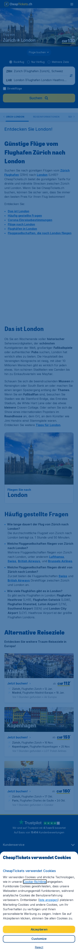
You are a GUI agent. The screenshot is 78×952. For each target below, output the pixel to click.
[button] (39, 947)
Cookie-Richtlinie (34, 881)
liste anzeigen (48, 900)
